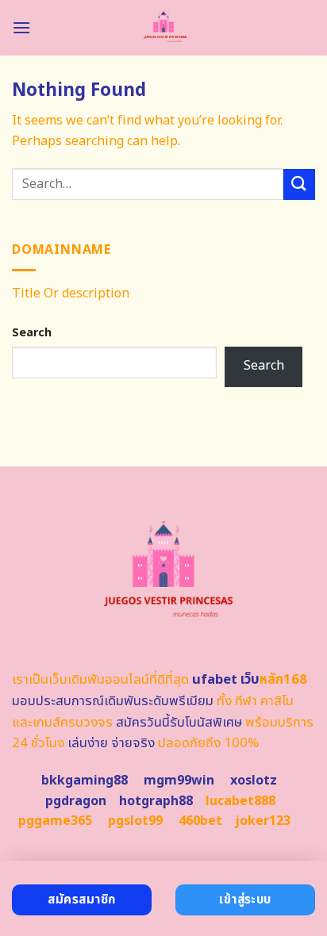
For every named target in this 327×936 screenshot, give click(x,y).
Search (32, 332)
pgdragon (75, 801)
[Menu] (21, 27)
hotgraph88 (156, 801)
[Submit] (299, 184)
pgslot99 (135, 821)
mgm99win (179, 780)
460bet (200, 821)
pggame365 (55, 821)
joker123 (262, 821)
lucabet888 (240, 801)
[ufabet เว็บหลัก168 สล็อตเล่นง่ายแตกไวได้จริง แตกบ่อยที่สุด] (164, 28)
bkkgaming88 (84, 780)
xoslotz (253, 780)
